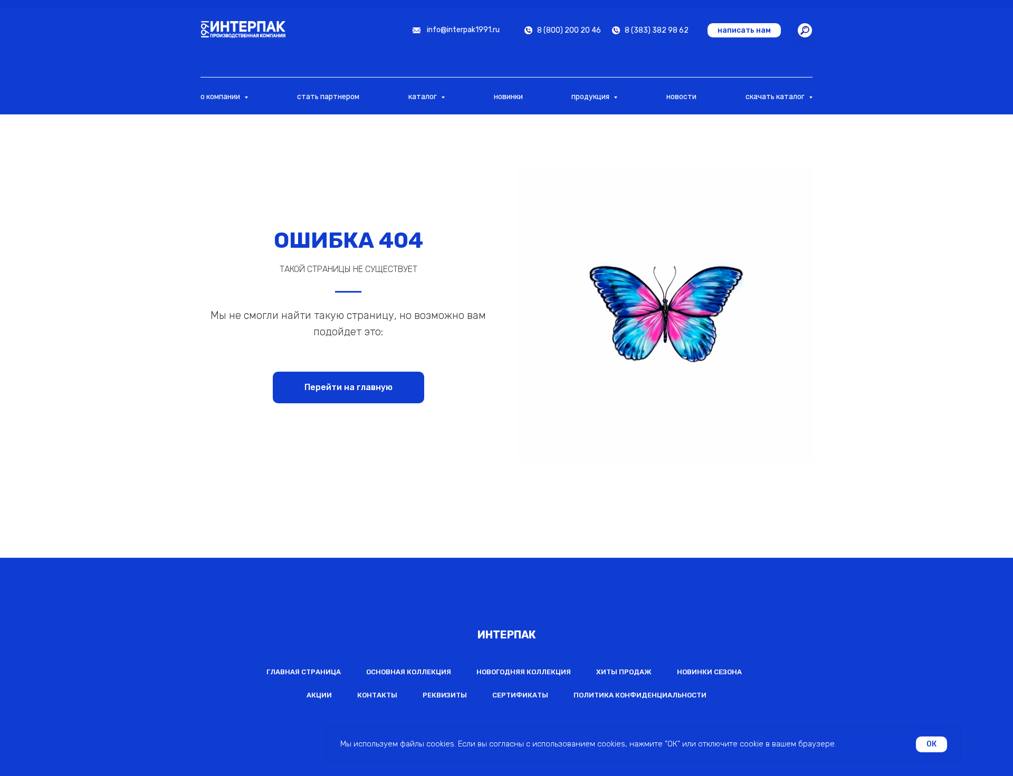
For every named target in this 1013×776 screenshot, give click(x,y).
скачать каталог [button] (776, 96)
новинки (508, 96)
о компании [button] (221, 96)
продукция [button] (591, 96)
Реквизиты (445, 695)
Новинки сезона (709, 672)
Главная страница (303, 672)
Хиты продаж (624, 672)
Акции (319, 695)
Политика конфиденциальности (640, 695)
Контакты (377, 695)
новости (681, 96)
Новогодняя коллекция (523, 672)
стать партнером (328, 96)
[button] (744, 30)
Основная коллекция (408, 672)
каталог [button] (423, 96)
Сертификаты (520, 695)
